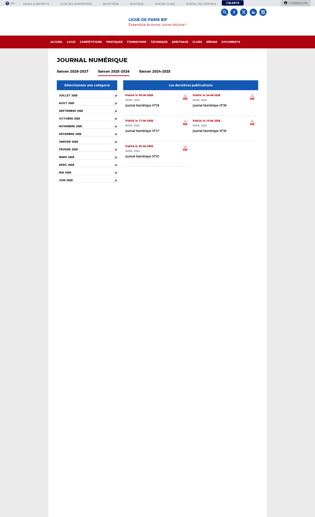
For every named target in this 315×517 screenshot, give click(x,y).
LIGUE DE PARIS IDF (148, 19)
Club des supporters (76, 4)
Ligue (71, 41)
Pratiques (114, 41)
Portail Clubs (165, 4)
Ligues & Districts (36, 4)
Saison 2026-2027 (72, 71)
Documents (231, 41)
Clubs (197, 41)
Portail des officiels (201, 4)
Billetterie (111, 4)
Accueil (56, 41)
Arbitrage (180, 41)
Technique (159, 41)
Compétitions (91, 41)
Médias (211, 41)
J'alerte (232, 2)
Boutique (137, 4)
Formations (136, 41)
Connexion (298, 3)
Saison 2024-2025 (155, 71)
